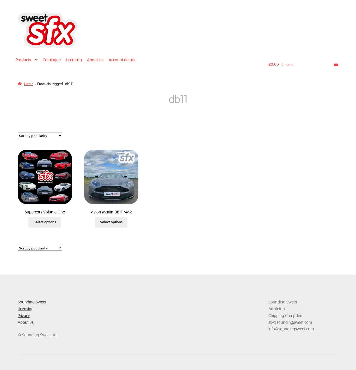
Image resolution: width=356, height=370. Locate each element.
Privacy (24, 315)
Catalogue (52, 60)
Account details (122, 60)
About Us (95, 60)
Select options (45, 222)
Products (23, 60)
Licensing (74, 60)
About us (26, 322)
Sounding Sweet (32, 302)
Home (28, 84)
